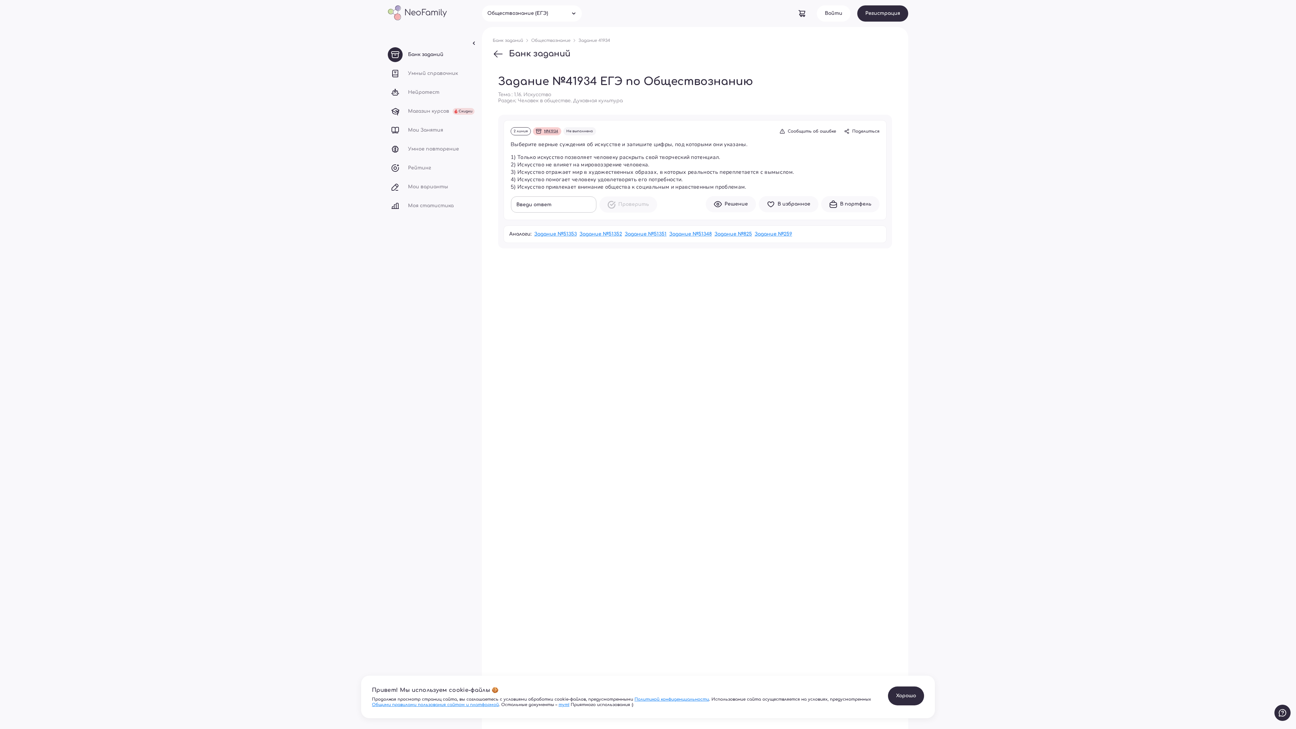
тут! (564, 704)
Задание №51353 (555, 234)
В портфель (855, 204)
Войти (833, 13)
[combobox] (532, 13)
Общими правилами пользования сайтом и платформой (435, 704)
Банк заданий (539, 53)
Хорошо (906, 695)
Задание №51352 (600, 234)
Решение (736, 204)
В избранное (794, 204)
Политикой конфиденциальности (671, 699)
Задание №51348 (690, 234)
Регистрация (882, 13)
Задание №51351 (646, 234)
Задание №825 (733, 234)
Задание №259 (773, 234)
